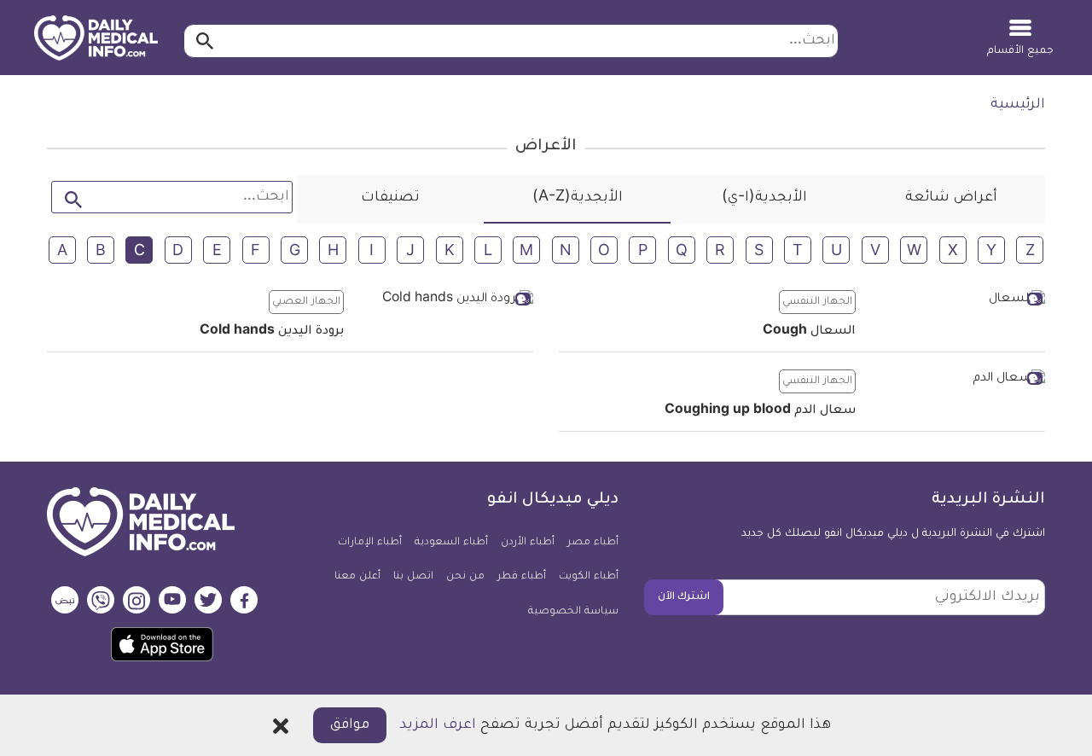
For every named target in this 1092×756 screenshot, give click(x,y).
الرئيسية (1017, 105)
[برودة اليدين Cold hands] (445, 301)
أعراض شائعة (951, 198)
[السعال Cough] (956, 301)
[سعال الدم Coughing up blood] (956, 380)
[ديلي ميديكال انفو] (96, 39)
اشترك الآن (684, 597)
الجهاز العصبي (306, 302)
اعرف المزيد (437, 725)
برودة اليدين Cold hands (272, 332)
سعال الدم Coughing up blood (760, 411)
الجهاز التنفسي (817, 302)
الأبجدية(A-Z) (577, 198)
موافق (349, 725)
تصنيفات (390, 198)
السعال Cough (809, 332)
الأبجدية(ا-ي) (764, 198)
